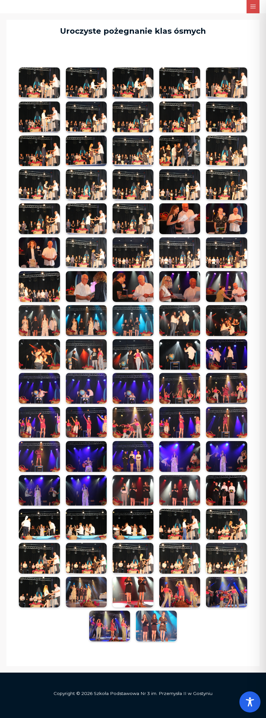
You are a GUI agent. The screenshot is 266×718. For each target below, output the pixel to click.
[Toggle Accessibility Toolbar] (250, 702)
